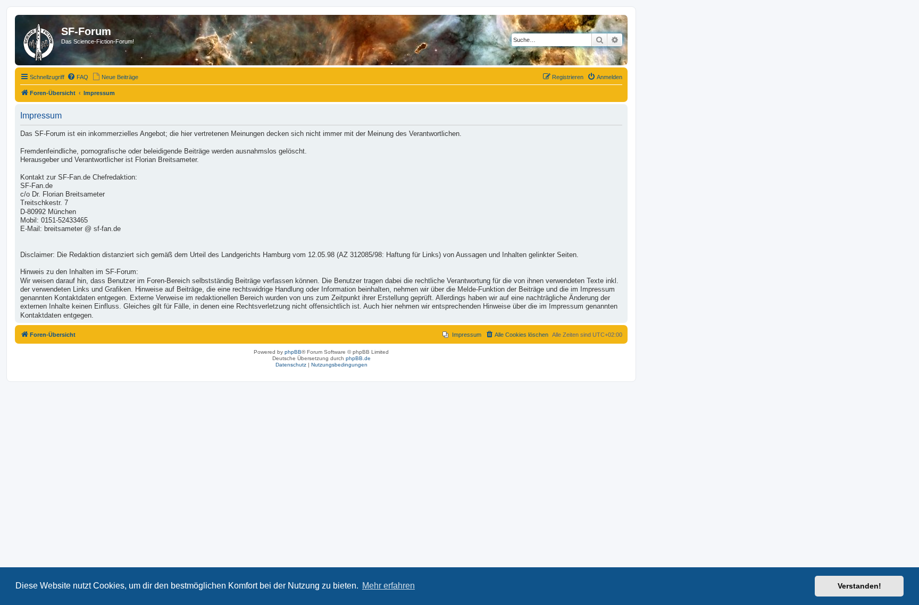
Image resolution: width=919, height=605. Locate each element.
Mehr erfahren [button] (388, 585)
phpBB (293, 352)
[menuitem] (77, 77)
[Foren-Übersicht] (39, 40)
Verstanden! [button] (859, 586)
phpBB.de (358, 358)
